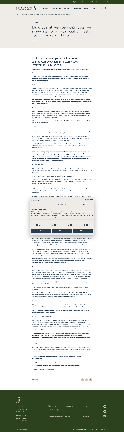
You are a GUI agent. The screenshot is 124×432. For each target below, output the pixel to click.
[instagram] (104, 406)
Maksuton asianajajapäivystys (55, 416)
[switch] (54, 225)
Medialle (85, 413)
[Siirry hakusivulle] (101, 8)
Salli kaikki (82, 230)
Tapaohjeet (68, 413)
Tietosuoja (71, 429)
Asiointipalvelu (102, 2)
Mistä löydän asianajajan (54, 413)
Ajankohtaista (77, 8)
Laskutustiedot (86, 416)
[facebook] (104, 411)
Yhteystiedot (86, 410)
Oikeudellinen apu (56, 8)
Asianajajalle (45, 8)
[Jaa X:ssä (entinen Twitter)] (86, 379)
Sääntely (67, 416)
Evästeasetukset (104, 429)
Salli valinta (62, 230)
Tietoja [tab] (83, 204)
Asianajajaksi (67, 8)
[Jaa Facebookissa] (82, 379)
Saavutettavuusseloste (81, 429)
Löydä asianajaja (77, 2)
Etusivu (17, 14)
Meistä (93, 8)
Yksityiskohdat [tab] (62, 204)
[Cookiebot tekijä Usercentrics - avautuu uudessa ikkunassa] (86, 200)
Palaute (96, 429)
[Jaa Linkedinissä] (90, 379)
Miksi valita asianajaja (53, 410)
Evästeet (91, 429)
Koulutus (86, 8)
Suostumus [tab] (40, 204)
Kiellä (41, 230)
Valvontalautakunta (90, 2)
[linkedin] (104, 416)
